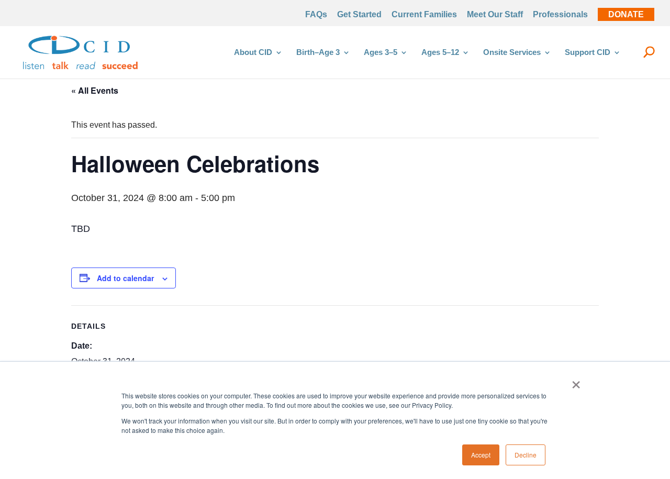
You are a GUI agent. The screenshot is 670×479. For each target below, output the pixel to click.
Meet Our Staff (495, 14)
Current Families (424, 14)
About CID (253, 53)
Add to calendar (125, 278)
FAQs (316, 14)
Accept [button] (480, 454)
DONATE (626, 14)
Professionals (560, 14)
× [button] (576, 381)
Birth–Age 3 (318, 53)
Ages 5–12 (440, 53)
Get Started (359, 14)
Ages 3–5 (380, 53)
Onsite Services (512, 53)
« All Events (94, 90)
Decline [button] (526, 454)
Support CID (587, 53)
